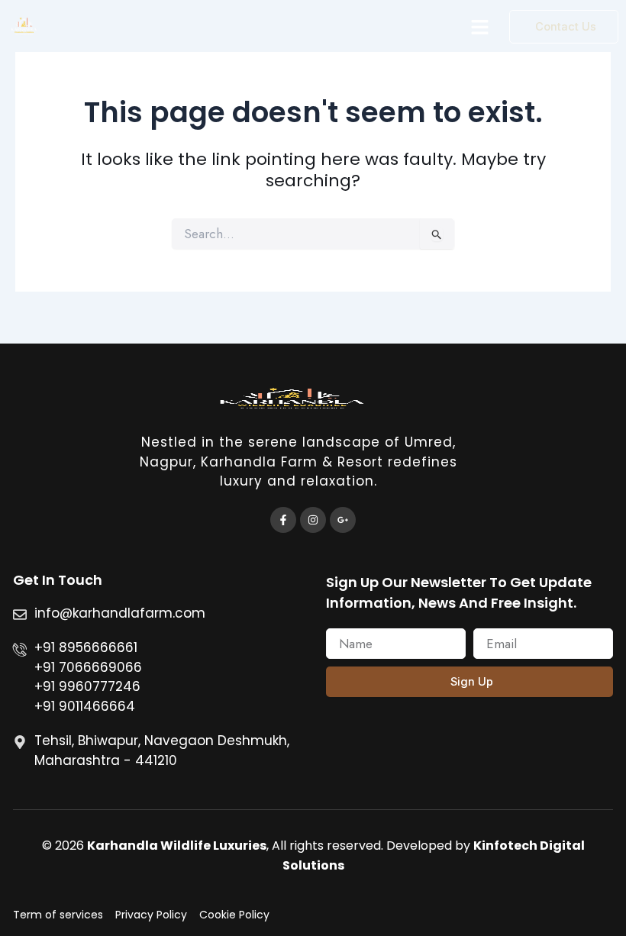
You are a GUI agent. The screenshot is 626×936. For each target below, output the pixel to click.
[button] (480, 26)
